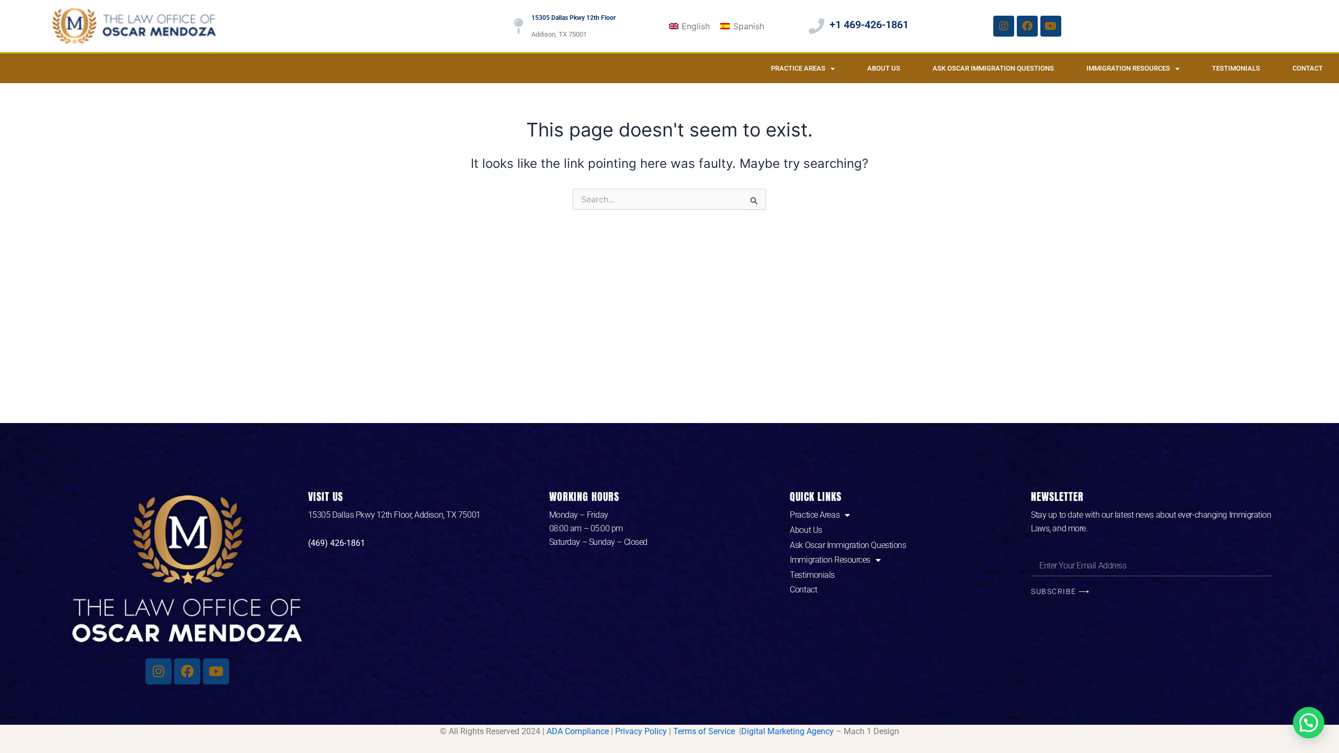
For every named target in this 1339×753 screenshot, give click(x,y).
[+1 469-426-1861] (816, 26)
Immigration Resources (1128, 68)
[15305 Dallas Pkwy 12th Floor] (518, 26)
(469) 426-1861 (336, 543)
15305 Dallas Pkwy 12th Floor (573, 17)
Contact (1307, 68)
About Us (883, 68)
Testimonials (1236, 68)
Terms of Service (705, 731)
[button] (1308, 722)
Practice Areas (798, 68)
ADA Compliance (578, 731)
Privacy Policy (641, 731)
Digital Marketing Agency (787, 731)
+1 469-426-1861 (869, 24)
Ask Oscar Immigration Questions (993, 68)
